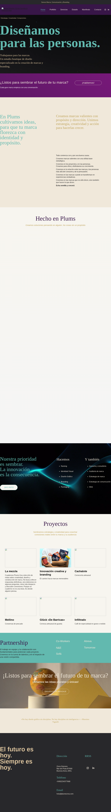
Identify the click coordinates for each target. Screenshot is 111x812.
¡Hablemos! (88, 82)
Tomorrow (89, 647)
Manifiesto (86, 10)
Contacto (97, 10)
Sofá (58, 653)
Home (43, 10)
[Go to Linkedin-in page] (108, 9)
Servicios (64, 10)
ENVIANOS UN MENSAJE (55, 691)
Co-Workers (63, 641)
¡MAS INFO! (9, 487)
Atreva (87, 641)
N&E (58, 647)
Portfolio (53, 10)
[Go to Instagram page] (106, 9)
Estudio (75, 10)
